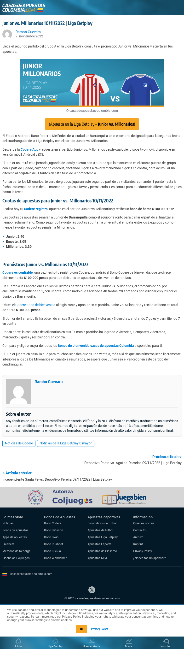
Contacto (139, 530)
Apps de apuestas (14, 537)
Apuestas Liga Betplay (102, 537)
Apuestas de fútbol (100, 530)
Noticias (8, 523)
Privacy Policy (142, 551)
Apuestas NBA (97, 558)
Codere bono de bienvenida (35, 305)
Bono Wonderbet (55, 558)
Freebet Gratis (92, 646)
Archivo (138, 537)
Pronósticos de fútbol (101, 523)
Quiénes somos (144, 523)
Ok (81, 629)
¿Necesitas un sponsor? (149, 558)
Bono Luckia (52, 551)
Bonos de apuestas (15, 530)
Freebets (8, 544)
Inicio (18, 646)
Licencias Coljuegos (16, 558)
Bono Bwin (51, 537)
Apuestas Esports (99, 544)
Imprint (138, 544)
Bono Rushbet (53, 544)
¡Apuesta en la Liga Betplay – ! (92, 124)
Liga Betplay (55, 646)
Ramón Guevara (48, 381)
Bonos (128, 646)
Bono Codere (52, 523)
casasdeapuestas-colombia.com (31, 574)
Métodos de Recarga (16, 551)
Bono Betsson (53, 530)
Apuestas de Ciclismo (102, 551)
